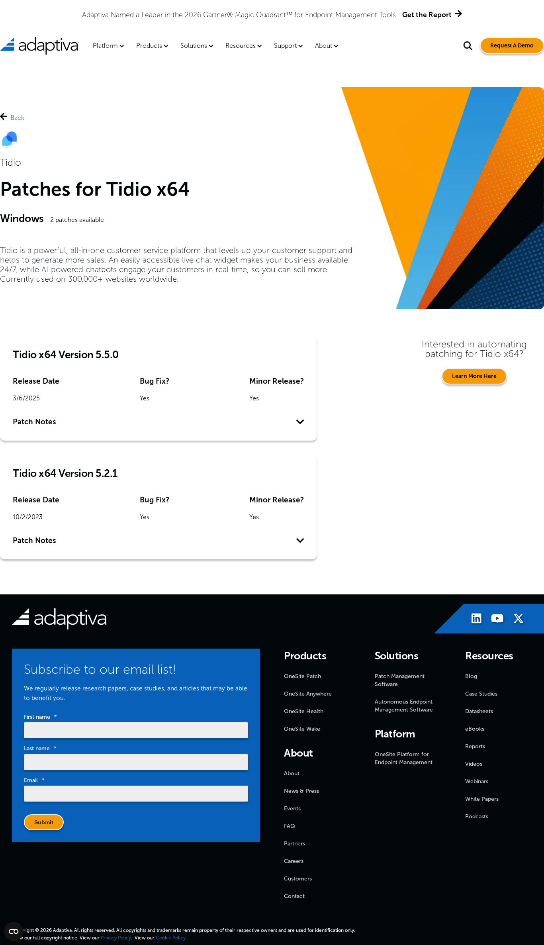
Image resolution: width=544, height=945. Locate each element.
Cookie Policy (171, 938)
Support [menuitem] (285, 45)
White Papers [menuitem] (482, 799)
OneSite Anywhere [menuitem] (308, 693)
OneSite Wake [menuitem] (302, 728)
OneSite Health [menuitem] (303, 711)
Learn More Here (474, 376)
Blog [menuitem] (471, 676)
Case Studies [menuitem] (481, 693)
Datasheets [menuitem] (479, 711)
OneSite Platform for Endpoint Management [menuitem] (403, 758)
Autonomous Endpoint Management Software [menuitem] (404, 705)
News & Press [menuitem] (301, 791)
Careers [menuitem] (293, 861)
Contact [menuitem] (294, 896)
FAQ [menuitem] (289, 826)
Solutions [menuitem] (193, 45)
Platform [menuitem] (105, 45)
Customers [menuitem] (298, 878)
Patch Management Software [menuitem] (400, 680)
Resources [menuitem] (240, 45)
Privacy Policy (116, 938)
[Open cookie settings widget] (13, 931)
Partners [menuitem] (294, 843)
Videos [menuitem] (473, 764)
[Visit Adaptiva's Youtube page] (493, 620)
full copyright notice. (55, 938)
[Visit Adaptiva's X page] (514, 620)
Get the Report (427, 14)
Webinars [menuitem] (476, 781)
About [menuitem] (323, 45)
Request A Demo (512, 45)
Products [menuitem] (149, 45)
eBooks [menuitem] (474, 728)
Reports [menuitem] (475, 746)
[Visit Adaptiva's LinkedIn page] (472, 620)
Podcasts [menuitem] (476, 816)
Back (17, 118)
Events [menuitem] (292, 808)
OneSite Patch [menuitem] (302, 676)
